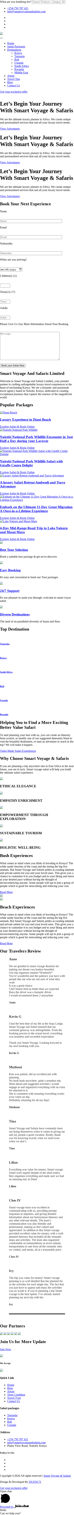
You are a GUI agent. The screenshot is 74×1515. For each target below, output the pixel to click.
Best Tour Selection (14, 550)
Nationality (6, 243)
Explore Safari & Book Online (17, 426)
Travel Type (14, 1397)
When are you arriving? (13, 259)
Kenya (11, 1418)
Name (3, 211)
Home (10, 1384)
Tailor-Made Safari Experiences (18, 750)
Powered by (7, 1506)
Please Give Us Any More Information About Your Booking (34, 324)
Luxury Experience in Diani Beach (25, 419)
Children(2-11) (8, 275)
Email (3, 227)
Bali (9, 1421)
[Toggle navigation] (1, 38)
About (10, 1391)
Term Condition (16, 1394)
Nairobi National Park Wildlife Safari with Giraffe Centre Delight (31, 463)
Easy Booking (10, 570)
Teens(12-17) (7, 291)
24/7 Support (9, 591)
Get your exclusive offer (13, 91)
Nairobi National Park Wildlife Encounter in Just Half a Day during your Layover (36, 439)
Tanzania (12, 1415)
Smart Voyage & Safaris (57, 1475)
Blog (10, 1388)
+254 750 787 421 (17, 1439)
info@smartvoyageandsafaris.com (26, 11)
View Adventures (10, 128)
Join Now (5, 1349)
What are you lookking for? (15, 1)
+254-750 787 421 (17, 8)
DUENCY (35, 1481)
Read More (6, 892)
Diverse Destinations (15, 614)
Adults (4, 308)
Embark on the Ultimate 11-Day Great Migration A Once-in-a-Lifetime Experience (36, 509)
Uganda (11, 1425)
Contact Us (13, 1401)
